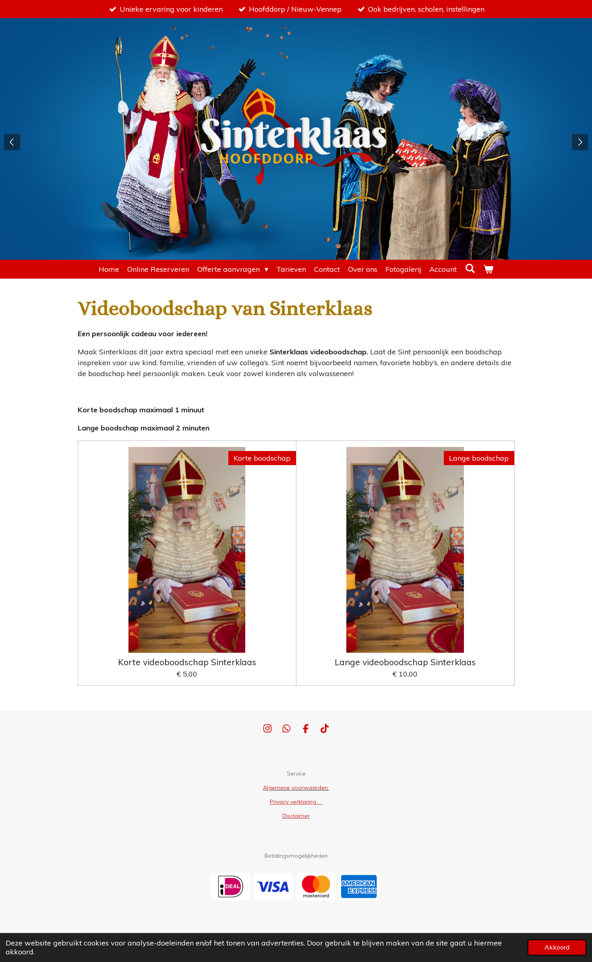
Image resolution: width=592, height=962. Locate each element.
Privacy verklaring (296, 801)
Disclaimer (296, 815)
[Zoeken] (470, 268)
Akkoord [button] (556, 947)
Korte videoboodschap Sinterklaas (187, 662)
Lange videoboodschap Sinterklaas (405, 662)
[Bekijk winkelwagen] (488, 269)
